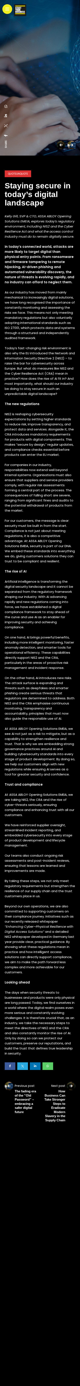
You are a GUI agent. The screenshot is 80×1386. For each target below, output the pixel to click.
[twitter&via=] (6, 125)
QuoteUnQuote (18, 173)
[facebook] (6, 135)
